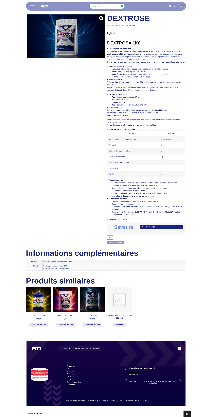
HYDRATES (120, 25)
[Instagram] (174, 6)
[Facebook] (170, 6)
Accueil (110, 25)
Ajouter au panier (115, 242)
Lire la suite (120, 324)
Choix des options (38, 324)
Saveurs (123, 227)
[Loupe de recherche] (122, 6)
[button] (101, 18)
